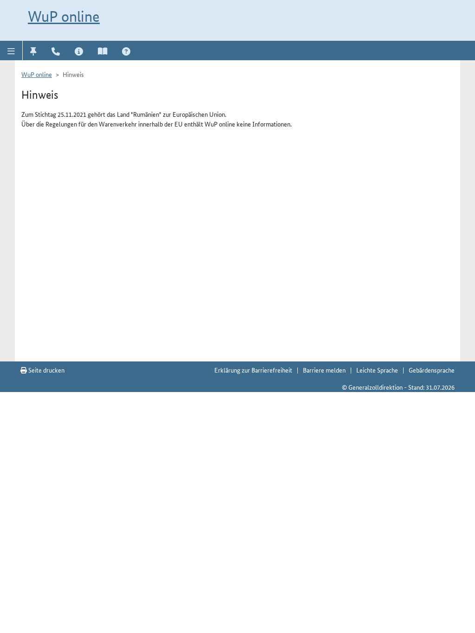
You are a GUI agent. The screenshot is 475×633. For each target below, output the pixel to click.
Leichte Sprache (377, 369)
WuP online (64, 16)
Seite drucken (45, 369)
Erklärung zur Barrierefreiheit (253, 369)
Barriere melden (324, 369)
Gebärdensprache (432, 369)
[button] (11, 50)
